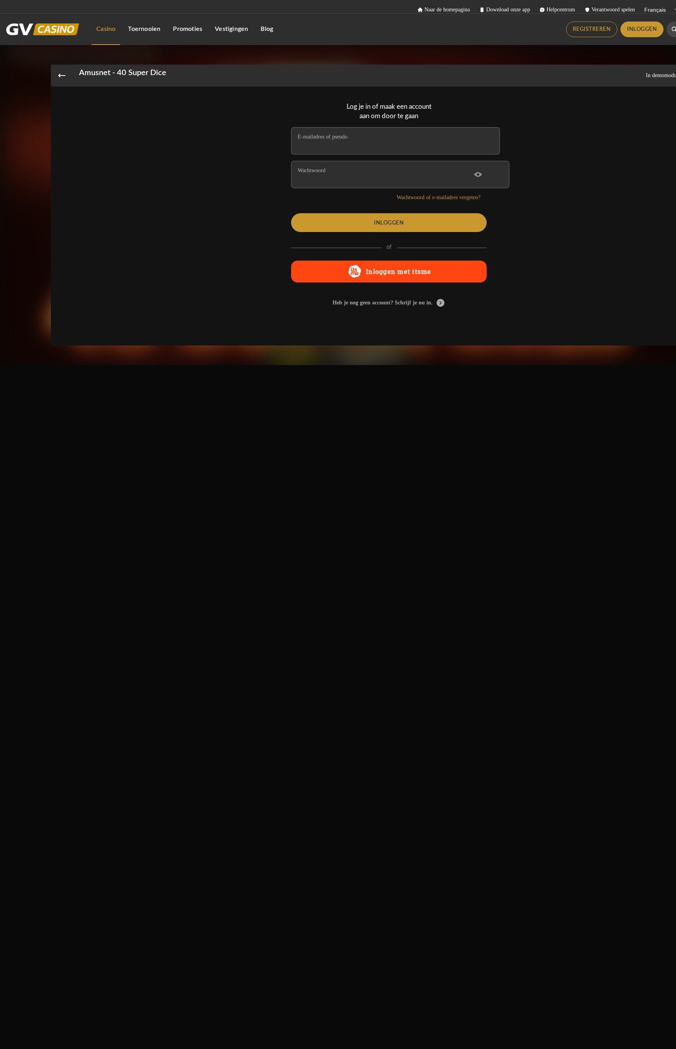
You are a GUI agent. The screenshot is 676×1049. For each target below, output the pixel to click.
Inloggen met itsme (398, 271)
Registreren (592, 29)
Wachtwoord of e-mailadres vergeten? (438, 197)
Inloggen (642, 29)
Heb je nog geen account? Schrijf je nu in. (383, 303)
